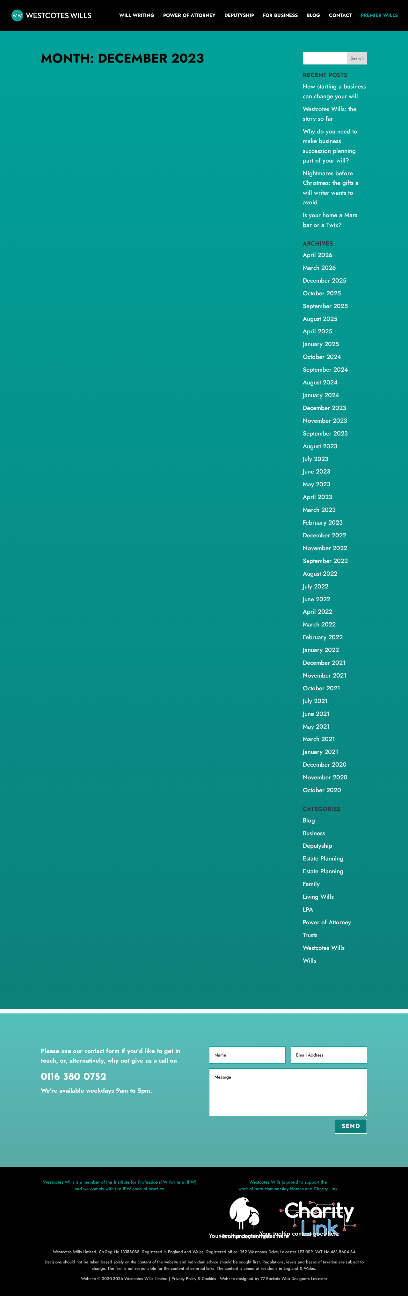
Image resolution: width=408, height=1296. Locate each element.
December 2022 (324, 535)
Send (351, 1126)
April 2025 (317, 331)
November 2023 (325, 420)
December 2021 (324, 662)
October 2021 (321, 688)
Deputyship (239, 16)
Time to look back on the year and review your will (148, 240)
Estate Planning (130, 511)
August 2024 (320, 382)
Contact (340, 16)
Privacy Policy (183, 1279)
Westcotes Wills (120, 250)
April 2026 (317, 255)
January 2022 (321, 650)
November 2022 (325, 548)
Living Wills (178, 511)
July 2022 (315, 586)
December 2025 (324, 280)
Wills (66, 519)
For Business (280, 16)
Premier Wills (379, 16)
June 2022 (316, 599)
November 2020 (325, 777)
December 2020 (324, 764)
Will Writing (136, 16)
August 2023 (320, 446)
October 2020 (322, 790)
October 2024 (322, 356)
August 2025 (320, 319)
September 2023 (325, 433)
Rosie (59, 250)
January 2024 (321, 395)
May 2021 (316, 726)
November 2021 (324, 675)
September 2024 (325, 369)
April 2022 (317, 611)
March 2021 (319, 739)
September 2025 (325, 306)
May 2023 (316, 484)
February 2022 (323, 637)
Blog (313, 16)
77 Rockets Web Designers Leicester (293, 1279)
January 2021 (320, 751)
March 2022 (319, 624)
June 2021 (316, 713)
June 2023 (316, 471)
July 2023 (315, 459)
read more (58, 300)
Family (156, 511)
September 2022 (325, 561)
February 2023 (323, 522)
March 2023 (319, 509)
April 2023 (317, 497)
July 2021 (315, 701)
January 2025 (321, 344)
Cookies (209, 1279)
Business (314, 833)
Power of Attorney (189, 16)
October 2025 (322, 293)
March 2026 (319, 267)
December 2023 (324, 408)
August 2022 (320, 573)
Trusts (310, 935)
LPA (198, 511)
